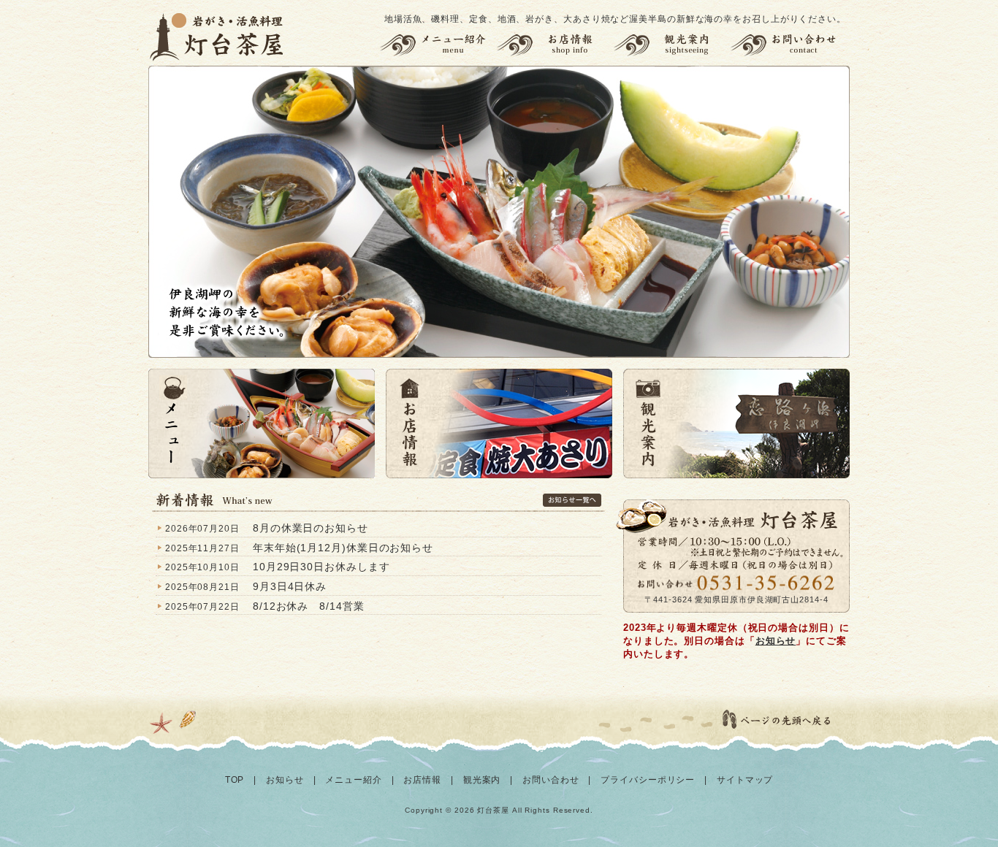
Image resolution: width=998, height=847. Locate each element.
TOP (235, 780)
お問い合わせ (790, 45)
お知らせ (775, 640)
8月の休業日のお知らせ (310, 528)
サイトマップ (745, 780)
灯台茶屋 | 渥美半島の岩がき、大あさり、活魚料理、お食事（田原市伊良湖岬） (217, 36)
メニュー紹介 (435, 45)
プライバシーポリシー (648, 780)
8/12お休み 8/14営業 (309, 606)
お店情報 (554, 45)
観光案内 (671, 45)
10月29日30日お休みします (321, 566)
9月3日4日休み (290, 586)
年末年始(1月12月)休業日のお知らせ (343, 547)
